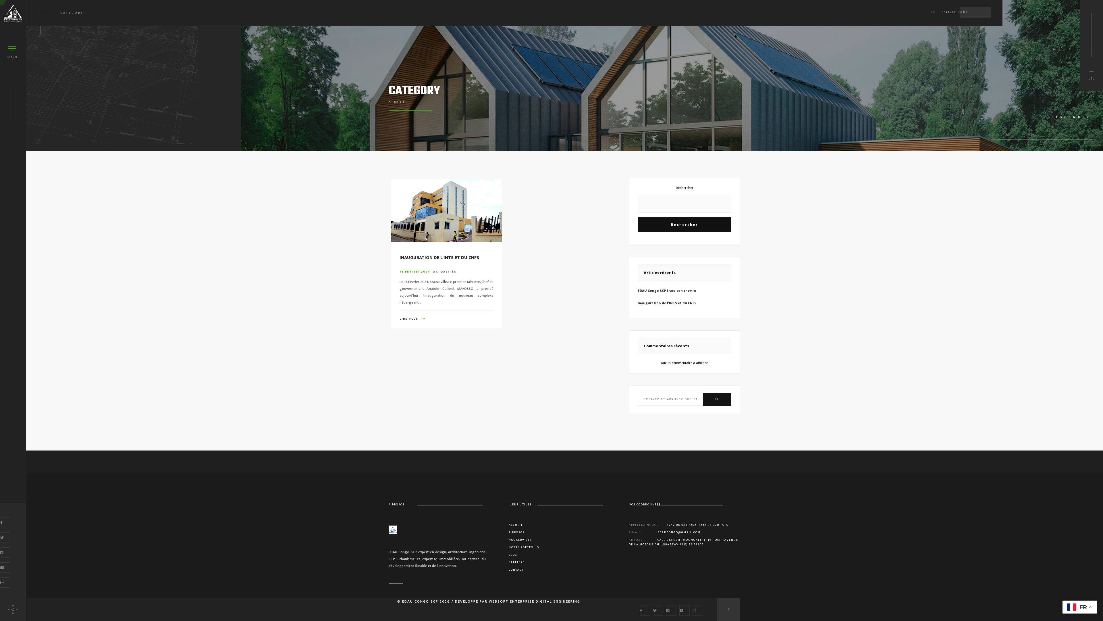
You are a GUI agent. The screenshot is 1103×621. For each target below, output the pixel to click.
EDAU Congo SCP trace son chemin (667, 291)
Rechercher (684, 188)
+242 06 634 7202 (682, 525)
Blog (513, 555)
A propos (516, 532)
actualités (444, 271)
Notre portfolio (524, 547)
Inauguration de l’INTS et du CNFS (439, 258)
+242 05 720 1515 (713, 525)
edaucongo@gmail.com (679, 532)
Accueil (516, 525)
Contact (516, 570)
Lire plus (409, 319)
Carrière (516, 562)
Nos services (520, 540)
